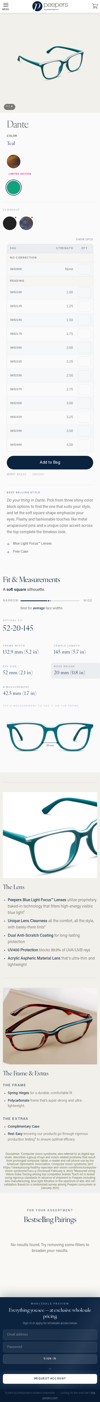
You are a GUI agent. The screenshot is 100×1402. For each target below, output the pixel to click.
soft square (16, 590)
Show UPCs (84, 239)
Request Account (50, 1378)
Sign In (50, 1358)
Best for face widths (41, 608)
